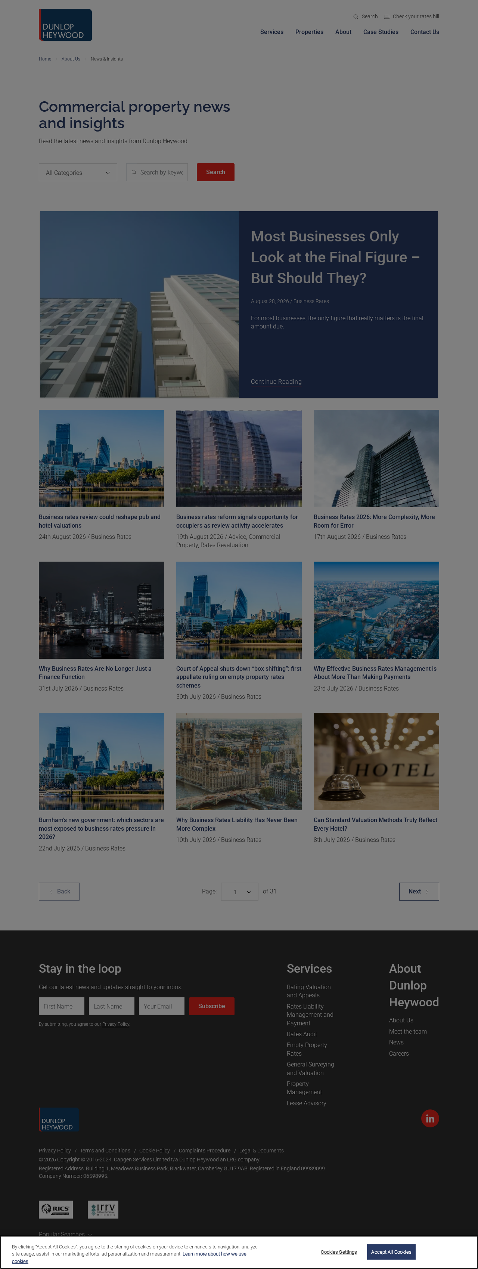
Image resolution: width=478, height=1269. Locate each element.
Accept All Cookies (391, 1251)
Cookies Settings (339, 1251)
